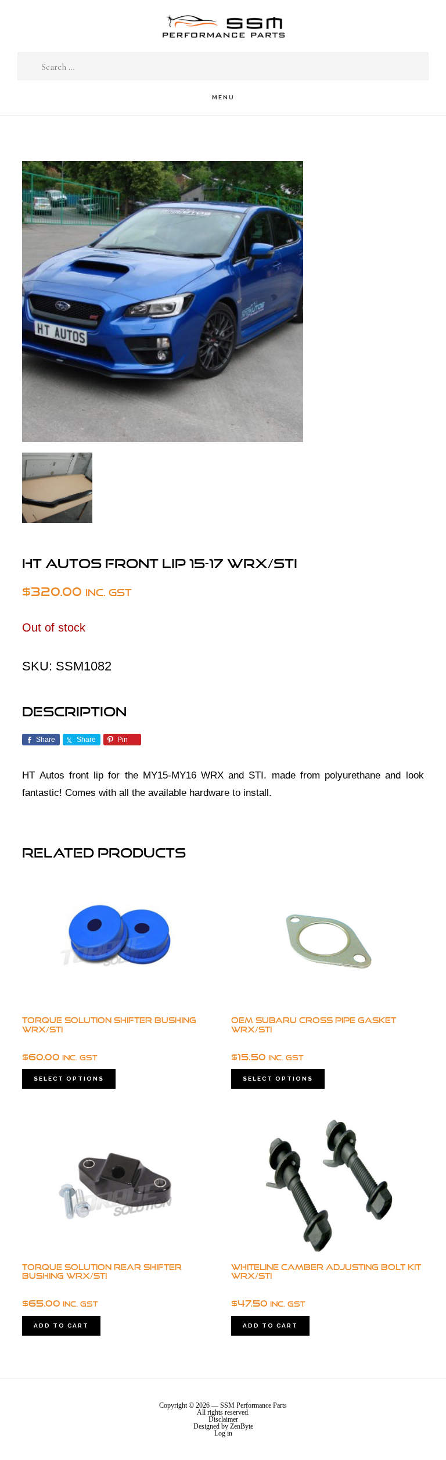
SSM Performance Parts (223, 26)
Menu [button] (223, 97)
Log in (223, 1433)
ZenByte (241, 1426)
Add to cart (61, 1325)
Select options (69, 1078)
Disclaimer (223, 1419)
